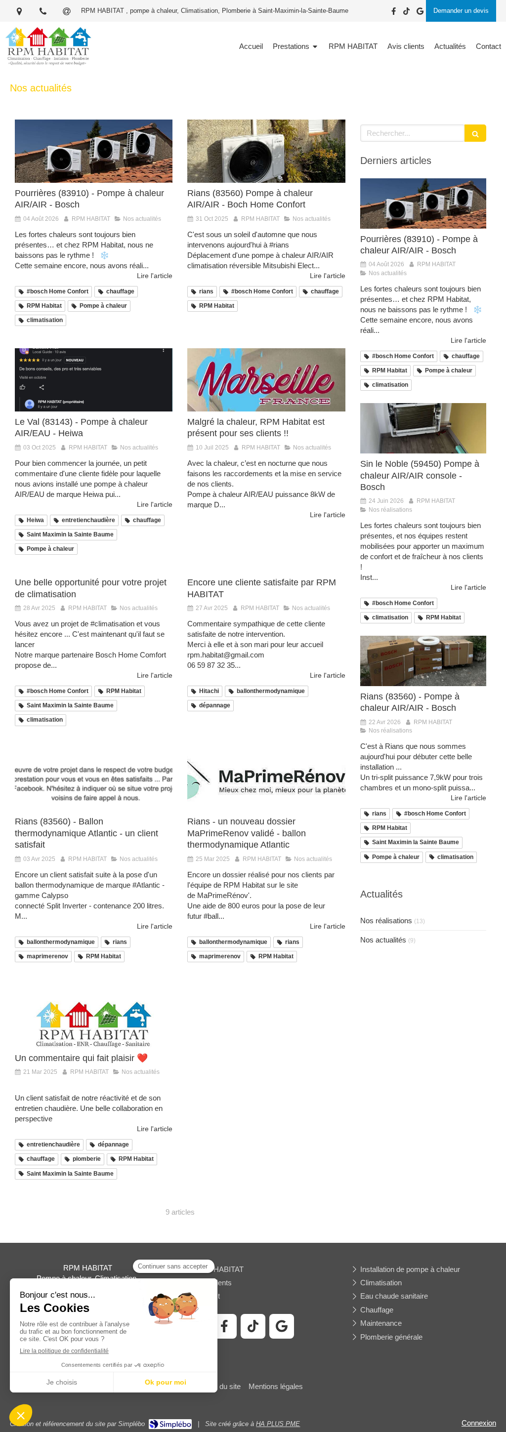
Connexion (479, 1423)
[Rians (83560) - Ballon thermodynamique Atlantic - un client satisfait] (93, 780)
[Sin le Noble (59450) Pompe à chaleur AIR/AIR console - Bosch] (423, 428)
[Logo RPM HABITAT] (48, 65)
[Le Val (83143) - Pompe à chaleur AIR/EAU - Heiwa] (93, 379)
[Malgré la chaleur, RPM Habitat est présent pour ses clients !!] (266, 379)
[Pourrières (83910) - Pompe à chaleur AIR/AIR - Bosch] (93, 151)
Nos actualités (383, 940)
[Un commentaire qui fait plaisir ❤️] (93, 1016)
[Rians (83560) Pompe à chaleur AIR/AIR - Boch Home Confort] (266, 151)
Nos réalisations (386, 920)
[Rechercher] (475, 133)
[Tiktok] (406, 13)
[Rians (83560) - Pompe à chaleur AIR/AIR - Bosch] (423, 661)
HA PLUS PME (278, 1424)
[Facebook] (393, 13)
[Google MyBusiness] (420, 13)
